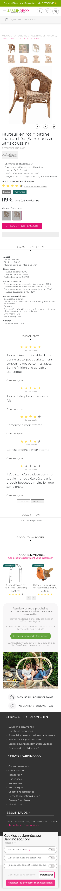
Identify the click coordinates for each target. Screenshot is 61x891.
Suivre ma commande (21, 726)
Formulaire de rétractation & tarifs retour (31, 735)
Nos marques (16, 787)
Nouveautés (15, 783)
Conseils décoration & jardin (24, 796)
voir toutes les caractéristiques (19, 181)
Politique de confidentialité (23, 748)
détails (9, 842)
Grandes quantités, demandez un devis (30, 743)
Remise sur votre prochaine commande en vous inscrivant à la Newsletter (31, 611)
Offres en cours (17, 770)
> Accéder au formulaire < (23, 825)
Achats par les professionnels (24, 739)
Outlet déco (15, 778)
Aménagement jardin (14, 36)
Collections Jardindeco (21, 791)
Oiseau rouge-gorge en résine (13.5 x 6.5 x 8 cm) (44, 588)
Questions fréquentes (20, 731)
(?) (28, 849)
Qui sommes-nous (18, 766)
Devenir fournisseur (19, 800)
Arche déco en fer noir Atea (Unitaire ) (16, 586)
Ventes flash (15, 774)
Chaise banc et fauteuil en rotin (20, 38)
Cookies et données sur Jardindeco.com (22, 837)
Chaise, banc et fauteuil (42, 36)
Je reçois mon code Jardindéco (30, 636)
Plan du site (15, 804)
